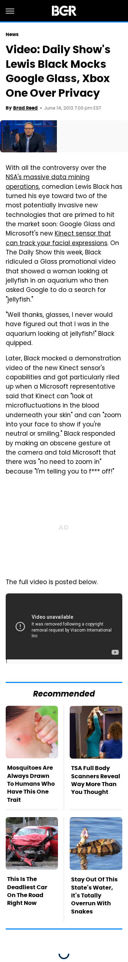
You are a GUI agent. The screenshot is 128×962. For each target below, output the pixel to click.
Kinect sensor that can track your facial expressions (58, 238)
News (12, 34)
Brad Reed (25, 108)
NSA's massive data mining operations (48, 182)
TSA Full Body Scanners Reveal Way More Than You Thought (95, 780)
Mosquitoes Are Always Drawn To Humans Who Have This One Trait (31, 784)
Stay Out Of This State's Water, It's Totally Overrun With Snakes (94, 895)
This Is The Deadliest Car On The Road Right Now (27, 891)
